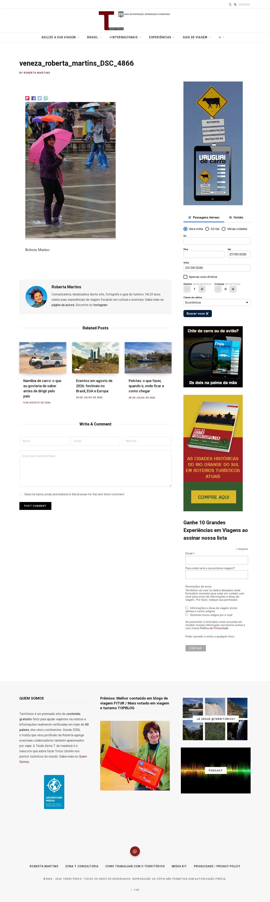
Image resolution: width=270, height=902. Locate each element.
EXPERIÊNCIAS (160, 37)
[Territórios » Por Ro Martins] (135, 21)
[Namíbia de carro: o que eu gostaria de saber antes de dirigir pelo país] (42, 357)
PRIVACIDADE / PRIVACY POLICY (217, 866)
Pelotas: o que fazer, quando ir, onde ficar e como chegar (146, 386)
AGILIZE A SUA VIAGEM (59, 37)
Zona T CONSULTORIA (81, 866)
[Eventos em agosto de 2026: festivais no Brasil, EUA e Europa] (95, 357)
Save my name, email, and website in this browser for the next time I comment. (75, 494)
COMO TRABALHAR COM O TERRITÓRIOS (135, 866)
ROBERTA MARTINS (44, 866)
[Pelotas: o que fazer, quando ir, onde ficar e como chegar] (148, 357)
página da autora (63, 305)
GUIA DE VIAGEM (195, 37)
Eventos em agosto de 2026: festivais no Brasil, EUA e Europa (94, 386)
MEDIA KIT (179, 866)
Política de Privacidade (214, 628)
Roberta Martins (37, 72)
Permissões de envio (198, 586)
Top (136, 890)
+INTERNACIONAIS (124, 37)
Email (190, 553)
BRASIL (92, 37)
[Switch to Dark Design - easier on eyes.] (230, 4)
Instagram (100, 305)
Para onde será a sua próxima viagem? (210, 568)
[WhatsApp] (135, 851)
